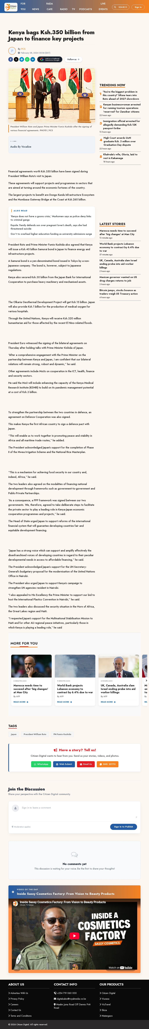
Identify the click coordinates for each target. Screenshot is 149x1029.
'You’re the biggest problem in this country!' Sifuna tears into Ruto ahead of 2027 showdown (121, 95)
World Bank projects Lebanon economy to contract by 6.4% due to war (119, 247)
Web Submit (65, 764)
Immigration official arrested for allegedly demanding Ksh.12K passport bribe (121, 124)
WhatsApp (42, 764)
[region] (78, 680)
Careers (14, 1004)
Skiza (104, 1010)
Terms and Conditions (21, 1016)
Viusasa (105, 998)
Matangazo (107, 1016)
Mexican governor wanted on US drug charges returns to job (118, 278)
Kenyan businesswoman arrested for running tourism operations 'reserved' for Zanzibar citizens (122, 108)
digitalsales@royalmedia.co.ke (71, 998)
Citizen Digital (108, 993)
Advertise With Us (19, 993)
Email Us (87, 764)
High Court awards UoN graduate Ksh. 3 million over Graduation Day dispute (120, 141)
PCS (23, 49)
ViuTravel (106, 1004)
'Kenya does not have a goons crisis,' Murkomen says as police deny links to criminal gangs (51, 218)
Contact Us (15, 1010)
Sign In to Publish (123, 826)
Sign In (138, 7)
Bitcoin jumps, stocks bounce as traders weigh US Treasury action (119, 291)
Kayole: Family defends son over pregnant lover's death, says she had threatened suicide (49, 226)
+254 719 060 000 (67, 993)
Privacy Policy (17, 998)
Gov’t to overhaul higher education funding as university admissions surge (51, 234)
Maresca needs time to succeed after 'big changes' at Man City (118, 232)
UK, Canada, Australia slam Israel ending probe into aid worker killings (118, 264)
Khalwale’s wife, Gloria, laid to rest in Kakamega (120, 156)
